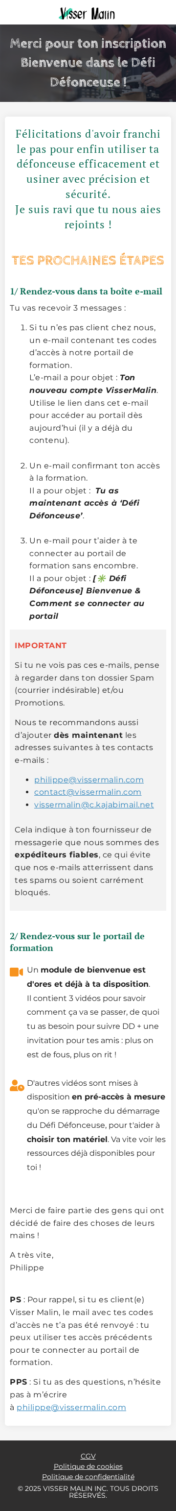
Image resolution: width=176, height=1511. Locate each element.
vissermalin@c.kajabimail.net (94, 804)
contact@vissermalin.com (88, 792)
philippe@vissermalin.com (89, 779)
